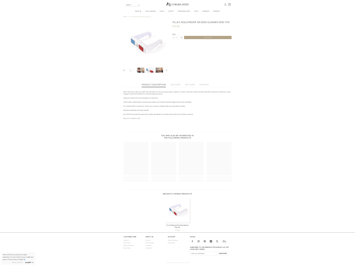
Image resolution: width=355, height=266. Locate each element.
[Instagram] (198, 241)
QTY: (174, 34)
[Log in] (225, 4)
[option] (145, 43)
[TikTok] (211, 241)
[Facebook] (192, 241)
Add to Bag (208, 37)
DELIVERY (175, 85)
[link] (135, 178)
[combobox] (131, 4)
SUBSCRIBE (223, 253)
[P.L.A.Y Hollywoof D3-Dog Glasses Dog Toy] (177, 210)
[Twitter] (217, 241)
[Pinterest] (204, 241)
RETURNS (190, 85)
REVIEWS (204, 85)
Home (125, 16)
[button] (124, 70)
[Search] (132, 4)
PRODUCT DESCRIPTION (154, 85)
